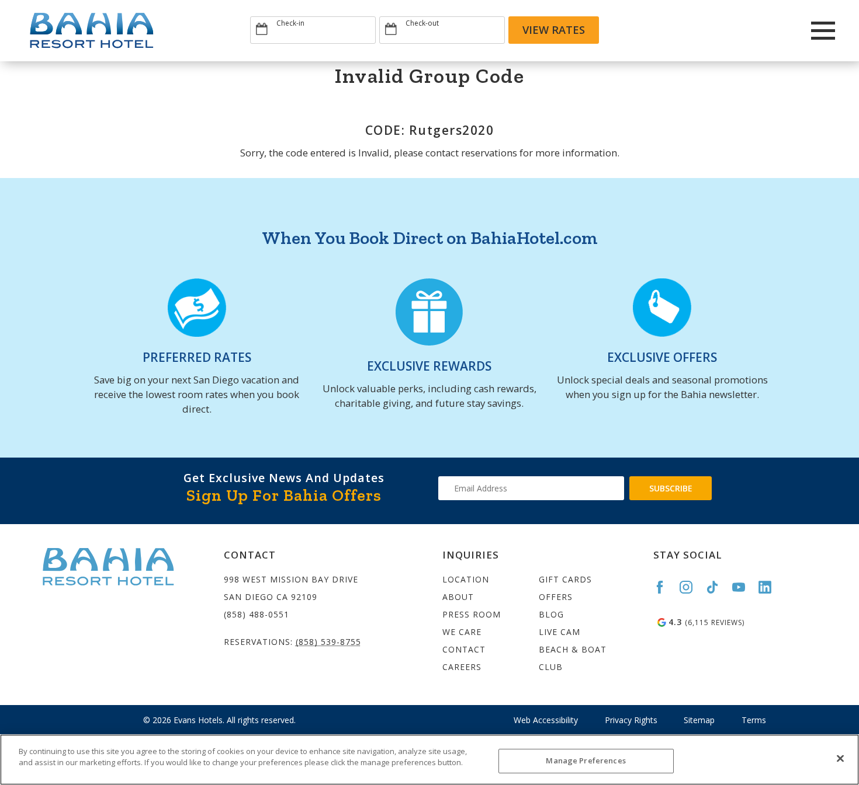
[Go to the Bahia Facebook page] (665, 587)
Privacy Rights (631, 719)
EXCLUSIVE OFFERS (662, 357)
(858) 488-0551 (256, 614)
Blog (551, 614)
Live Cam (559, 631)
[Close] (840, 758)
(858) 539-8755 (328, 641)
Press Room (471, 614)
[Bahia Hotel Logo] (136, 31)
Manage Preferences (585, 760)
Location (465, 579)
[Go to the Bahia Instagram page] (691, 587)
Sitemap (699, 719)
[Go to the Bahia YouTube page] (744, 587)
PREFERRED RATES (197, 357)
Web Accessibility (546, 719)
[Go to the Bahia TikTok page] (717, 587)
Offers (556, 596)
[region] (429, 759)
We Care (462, 631)
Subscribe (670, 488)
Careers (462, 666)
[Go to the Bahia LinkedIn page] (770, 587)
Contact (464, 649)
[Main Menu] (823, 31)
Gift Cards (565, 579)
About (458, 596)
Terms (754, 719)
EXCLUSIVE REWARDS (429, 366)
